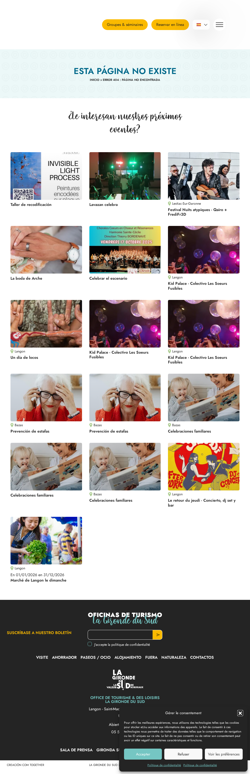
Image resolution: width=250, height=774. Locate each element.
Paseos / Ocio (96, 657)
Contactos (202, 657)
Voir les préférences (224, 754)
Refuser (183, 754)
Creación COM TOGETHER (25, 765)
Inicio (94, 80)
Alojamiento (128, 657)
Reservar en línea (170, 24)
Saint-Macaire (115, 709)
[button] (240, 712)
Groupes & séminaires (125, 24)
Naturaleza (173, 657)
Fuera (151, 657)
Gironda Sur (110, 750)
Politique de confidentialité (164, 765)
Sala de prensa (76, 750)
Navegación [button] (219, 25)
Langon (95, 709)
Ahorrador (64, 657)
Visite (42, 657)
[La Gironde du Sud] (54, 24)
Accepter (143, 754)
